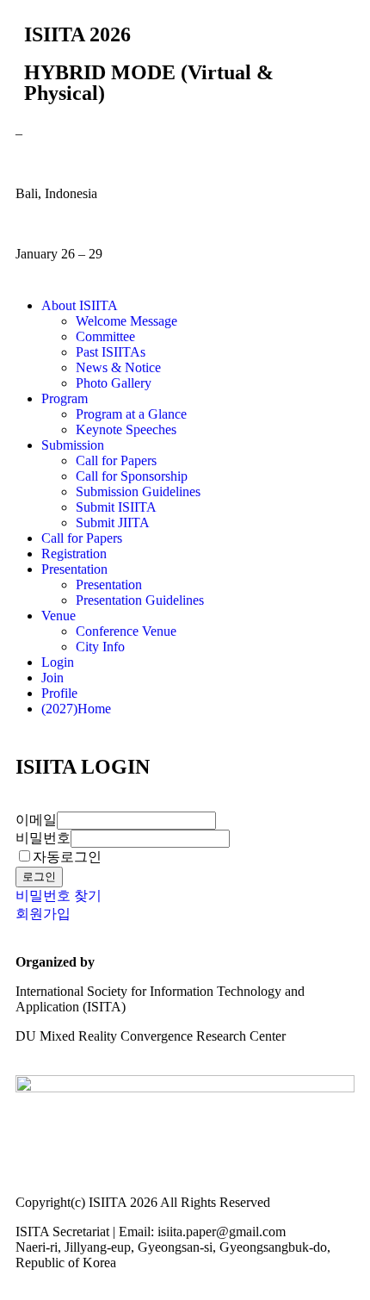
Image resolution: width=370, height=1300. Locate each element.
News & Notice (118, 367)
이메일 (36, 819)
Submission (72, 445)
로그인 (39, 876)
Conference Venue (126, 631)
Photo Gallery (113, 383)
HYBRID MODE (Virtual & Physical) (149, 82)
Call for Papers (116, 460)
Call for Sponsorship (132, 476)
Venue (58, 615)
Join (52, 677)
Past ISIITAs (110, 352)
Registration (74, 553)
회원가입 (43, 913)
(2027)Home (76, 708)
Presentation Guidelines (140, 600)
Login (57, 662)
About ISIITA (79, 305)
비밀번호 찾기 (58, 895)
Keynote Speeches (126, 429)
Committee (105, 336)
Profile (59, 693)
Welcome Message (126, 321)
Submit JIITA (113, 522)
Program (64, 398)
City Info (100, 646)
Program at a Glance (131, 414)
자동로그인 (67, 856)
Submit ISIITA (116, 507)
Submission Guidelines (138, 491)
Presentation (74, 569)
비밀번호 (43, 837)
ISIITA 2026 (77, 34)
